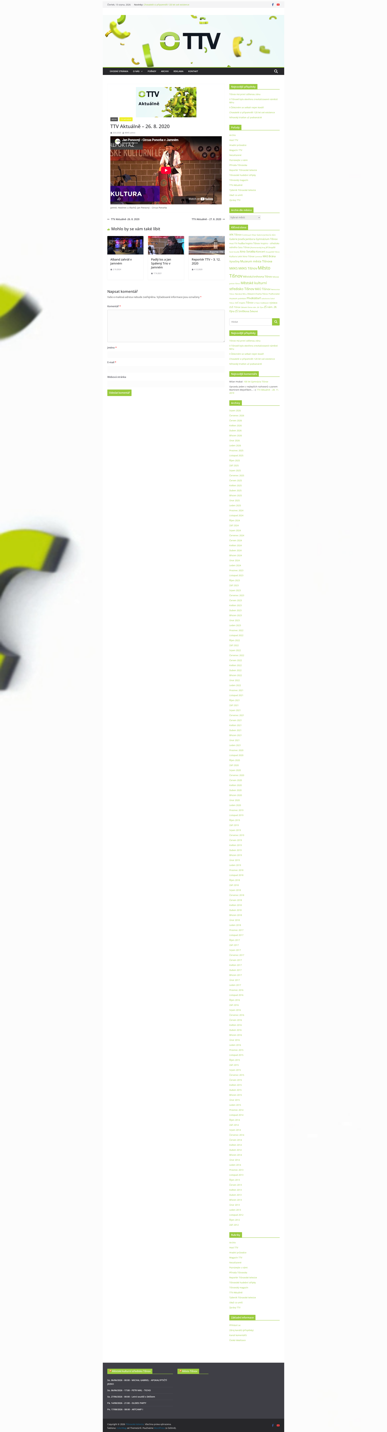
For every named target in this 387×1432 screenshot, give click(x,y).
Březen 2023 (235, 615)
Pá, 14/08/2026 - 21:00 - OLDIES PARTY (126, 1403)
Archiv (165, 71)
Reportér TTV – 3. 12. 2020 (206, 261)
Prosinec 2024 (236, 510)
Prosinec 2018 (236, 870)
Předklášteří (254, 298)
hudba (241, 243)
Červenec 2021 (236, 715)
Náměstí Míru (241, 294)
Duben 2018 (235, 910)
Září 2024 (234, 525)
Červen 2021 (235, 720)
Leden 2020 (235, 805)
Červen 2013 (235, 1184)
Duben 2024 (235, 550)
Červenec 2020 (236, 775)
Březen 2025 (235, 495)
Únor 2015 (234, 1099)
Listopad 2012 (236, 1214)
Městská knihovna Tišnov (257, 276)
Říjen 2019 (234, 820)
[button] (141, 71)
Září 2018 (234, 885)
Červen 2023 (235, 600)
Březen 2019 (235, 855)
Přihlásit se (235, 1325)
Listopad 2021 (236, 695)
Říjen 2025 (234, 460)
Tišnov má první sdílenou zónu (244, 94)
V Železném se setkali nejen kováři (161, 4)
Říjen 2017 (234, 940)
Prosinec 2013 (236, 1169)
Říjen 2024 (234, 520)
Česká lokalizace (237, 1340)
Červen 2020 (235, 780)
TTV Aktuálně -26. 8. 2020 (125, 219)
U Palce (257, 303)
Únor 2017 (234, 980)
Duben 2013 (235, 1194)
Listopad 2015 (236, 1055)
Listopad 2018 (236, 875)
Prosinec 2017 (236, 930)
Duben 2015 (235, 1089)
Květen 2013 (235, 1189)
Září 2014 (234, 1124)
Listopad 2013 (236, 1174)
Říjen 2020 (234, 760)
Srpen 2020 (235, 770)
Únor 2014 (234, 1159)
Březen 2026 (235, 435)
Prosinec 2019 (236, 810)
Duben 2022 (235, 670)
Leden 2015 (235, 1104)
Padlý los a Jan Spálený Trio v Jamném (161, 263)
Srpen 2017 (235, 950)
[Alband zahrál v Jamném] (125, 238)
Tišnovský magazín (238, 180)
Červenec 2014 (236, 1134)
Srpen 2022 (235, 650)
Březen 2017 (235, 975)
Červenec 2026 (236, 415)
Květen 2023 (235, 605)
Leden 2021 (235, 745)
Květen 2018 (235, 905)
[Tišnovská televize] (193, 17)
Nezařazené (235, 155)
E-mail (111, 362)
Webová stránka (116, 377)
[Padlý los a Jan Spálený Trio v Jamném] (166, 238)
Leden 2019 (235, 865)
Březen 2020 (235, 795)
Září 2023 (234, 585)
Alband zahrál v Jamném (121, 261)
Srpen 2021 (235, 710)
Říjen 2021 (234, 700)
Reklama (178, 71)
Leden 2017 (235, 985)
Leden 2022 (235, 685)
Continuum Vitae (249, 235)
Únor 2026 (234, 440)
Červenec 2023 (236, 595)
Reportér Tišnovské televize (243, 170)
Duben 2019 (235, 850)
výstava (273, 302)
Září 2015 (234, 1065)
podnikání (242, 298)
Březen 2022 (235, 675)
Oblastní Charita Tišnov (257, 293)
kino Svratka (247, 251)
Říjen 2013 (234, 1179)
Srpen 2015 (235, 1070)
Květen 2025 (235, 485)
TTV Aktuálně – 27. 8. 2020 (206, 219)
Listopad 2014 (236, 1114)
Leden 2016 (235, 1045)
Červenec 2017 (236, 955)
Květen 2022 (235, 665)
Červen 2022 (235, 660)
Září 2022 (234, 645)
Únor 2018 (234, 920)
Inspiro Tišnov (252, 243)
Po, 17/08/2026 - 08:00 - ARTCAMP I (125, 1409)
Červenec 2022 (236, 655)
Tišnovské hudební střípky (242, 175)
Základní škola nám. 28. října (252, 307)
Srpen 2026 (235, 410)
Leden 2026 (235, 445)
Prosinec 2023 (236, 570)
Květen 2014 (235, 1144)
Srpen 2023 (235, 590)
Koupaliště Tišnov (273, 252)
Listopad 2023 (236, 575)
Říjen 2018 (234, 880)
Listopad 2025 (236, 455)
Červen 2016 (235, 1020)
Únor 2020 (234, 800)
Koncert (260, 251)
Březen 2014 (235, 1154)
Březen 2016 (235, 1035)
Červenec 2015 (236, 1075)
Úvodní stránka (119, 71)
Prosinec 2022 (236, 630)
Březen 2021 (235, 735)
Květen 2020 (235, 785)
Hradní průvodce (237, 145)
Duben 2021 (235, 730)
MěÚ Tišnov (262, 289)
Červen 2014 (235, 1139)
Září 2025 (234, 465)
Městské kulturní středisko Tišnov (131, 1371)
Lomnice (258, 256)
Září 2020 (234, 765)
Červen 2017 (235, 960)
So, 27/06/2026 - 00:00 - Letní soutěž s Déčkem (131, 1396)
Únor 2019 (234, 860)
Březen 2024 (235, 555)
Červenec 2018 (236, 895)
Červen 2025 (235, 480)
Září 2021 (234, 705)
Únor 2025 (234, 500)
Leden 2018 (235, 925)
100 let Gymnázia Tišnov (256, 381)
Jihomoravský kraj (257, 247)
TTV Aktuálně (126, 119)
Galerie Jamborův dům (266, 235)
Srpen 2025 (235, 470)
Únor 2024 (234, 560)
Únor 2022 (234, 680)
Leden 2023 (235, 625)
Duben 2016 (235, 1030)
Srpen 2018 (235, 890)
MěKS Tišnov (247, 268)
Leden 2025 (235, 505)
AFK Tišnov (235, 234)
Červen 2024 (235, 540)
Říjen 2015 (234, 1060)
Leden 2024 (235, 565)
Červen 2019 (235, 840)
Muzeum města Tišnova (256, 261)
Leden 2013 (235, 1209)
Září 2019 (234, 825)
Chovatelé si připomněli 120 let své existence (252, 112)
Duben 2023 (235, 610)
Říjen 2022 (234, 640)
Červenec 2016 (236, 1015)
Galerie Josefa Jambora (242, 239)
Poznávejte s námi (238, 160)
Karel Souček (234, 252)
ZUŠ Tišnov (234, 307)
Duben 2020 (235, 790)
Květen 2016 (235, 1025)
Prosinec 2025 (236, 450)
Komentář (114, 306)
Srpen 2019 (235, 830)
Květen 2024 (235, 545)
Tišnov (249, 302)
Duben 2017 (235, 970)
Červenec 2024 (236, 535)
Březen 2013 (235, 1199)
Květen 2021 (235, 725)
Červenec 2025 (236, 475)
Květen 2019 (235, 845)
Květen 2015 (235, 1084)
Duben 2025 (235, 490)
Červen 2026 (235, 420)
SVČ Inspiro (240, 302)
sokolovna (266, 298)
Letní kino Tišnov (245, 256)
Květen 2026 (235, 425)
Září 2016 (234, 1005)
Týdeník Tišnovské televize (242, 190)
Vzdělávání (264, 303)
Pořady (152, 71)
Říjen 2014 (234, 1119)
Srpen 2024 (235, 530)
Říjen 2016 (234, 1000)
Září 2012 (234, 1224)
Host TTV (233, 140)
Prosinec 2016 (236, 990)
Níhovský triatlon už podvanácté (245, 117)
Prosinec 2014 (236, 1109)
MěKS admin (130, 132)
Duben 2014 (235, 1149)
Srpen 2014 (235, 1129)
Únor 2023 (234, 620)
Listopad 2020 (236, 755)
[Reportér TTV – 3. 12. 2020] (207, 238)
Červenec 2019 (236, 835)
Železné (254, 311)
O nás (136, 71)
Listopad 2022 (236, 635)
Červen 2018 (235, 900)
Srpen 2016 (235, 1010)
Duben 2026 (235, 430)
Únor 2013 (234, 1204)
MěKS (233, 268)
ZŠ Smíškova (242, 311)
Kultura (233, 256)
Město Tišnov (189, 1371)
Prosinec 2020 (236, 750)
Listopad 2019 (236, 815)
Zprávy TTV (234, 200)
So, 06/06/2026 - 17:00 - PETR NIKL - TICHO (129, 1390)
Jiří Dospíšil (270, 247)
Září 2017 (234, 945)
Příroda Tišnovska (238, 165)
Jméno (112, 347)
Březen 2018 (235, 915)
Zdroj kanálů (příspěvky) (241, 1330)
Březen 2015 (235, 1094)
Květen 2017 (235, 965)
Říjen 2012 (234, 1219)
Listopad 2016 (236, 995)
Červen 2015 (235, 1080)
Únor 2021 (234, 740)
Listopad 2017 (236, 935)
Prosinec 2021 (236, 690)
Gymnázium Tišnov (267, 239)
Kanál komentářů (238, 1335)
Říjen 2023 (234, 580)
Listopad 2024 (236, 515)
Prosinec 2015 (236, 1050)
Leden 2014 (235, 1164)
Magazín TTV (235, 150)
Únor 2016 (234, 1040)
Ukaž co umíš (236, 195)
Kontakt (193, 71)
